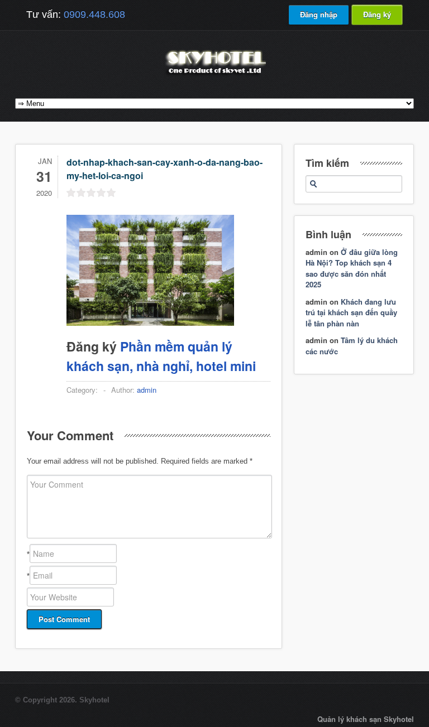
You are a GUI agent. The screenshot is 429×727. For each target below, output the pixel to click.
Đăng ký (377, 14)
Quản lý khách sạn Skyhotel (365, 719)
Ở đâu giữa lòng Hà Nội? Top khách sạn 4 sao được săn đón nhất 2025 (352, 268)
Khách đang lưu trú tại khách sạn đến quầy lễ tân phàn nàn (351, 312)
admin (146, 389)
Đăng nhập (318, 14)
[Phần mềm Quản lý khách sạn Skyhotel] (214, 75)
